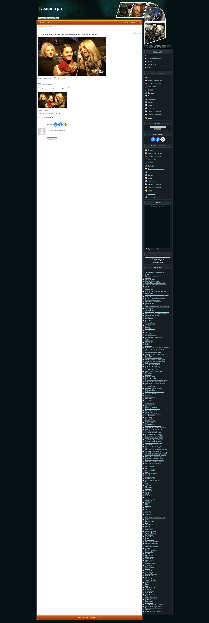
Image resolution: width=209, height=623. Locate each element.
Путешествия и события (156, 96)
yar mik (147, 468)
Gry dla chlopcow (151, 574)
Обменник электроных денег (155, 354)
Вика (146, 519)
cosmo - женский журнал (153, 443)
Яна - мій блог (150, 376)
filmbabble (148, 334)
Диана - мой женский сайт (154, 368)
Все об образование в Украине (155, 291)
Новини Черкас (150, 286)
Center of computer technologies (156, 284)
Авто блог (148, 398)
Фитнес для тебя (150, 393)
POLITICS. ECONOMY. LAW (155, 283)
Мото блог (149, 400)
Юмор (150, 118)
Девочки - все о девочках (154, 371)
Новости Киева (150, 397)
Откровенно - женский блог (154, 436)
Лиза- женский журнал (153, 441)
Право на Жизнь (150, 279)
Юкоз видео (149, 558)
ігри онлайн (149, 524)
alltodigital (148, 490)
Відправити (52, 139)
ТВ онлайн (148, 487)
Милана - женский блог (153, 364)
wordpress (148, 346)
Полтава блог (149, 419)
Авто (147, 332)
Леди (147, 339)
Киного (147, 317)
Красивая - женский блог (153, 358)
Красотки (148, 599)
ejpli (146, 507)
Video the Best (150, 536)
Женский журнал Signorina (154, 460)
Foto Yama (148, 296)
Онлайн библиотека (152, 276)
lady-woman (149, 514)
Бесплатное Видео (151, 473)
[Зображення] (52, 100)
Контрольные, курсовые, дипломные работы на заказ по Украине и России (157, 349)
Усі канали (151, 194)
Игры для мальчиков (152, 541)
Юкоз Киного (149, 562)
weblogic (148, 506)
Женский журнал (151, 410)
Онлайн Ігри (149, 528)
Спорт (150, 105)
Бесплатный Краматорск (153, 337)
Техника (148, 395)
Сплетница (148, 322)
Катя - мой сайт (150, 378)
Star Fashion (62, 78)
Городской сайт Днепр (153, 414)
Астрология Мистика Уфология (156, 313)
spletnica (148, 511)
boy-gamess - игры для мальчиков (156, 545)
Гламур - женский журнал (154, 429)
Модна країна (150, 424)
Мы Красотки (149, 422)
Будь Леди (148, 356)
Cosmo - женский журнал (154, 604)
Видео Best (149, 534)
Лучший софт (149, 303)
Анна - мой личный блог (153, 388)
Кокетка (147, 327)
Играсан (148, 609)
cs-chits (147, 495)
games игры (149, 293)
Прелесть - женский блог (153, 448)
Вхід (56, 18)
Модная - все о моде (152, 369)
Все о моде (149, 308)
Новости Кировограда (152, 300)
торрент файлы (150, 470)
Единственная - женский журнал (156, 380)
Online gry (148, 577)
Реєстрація (49, 18)
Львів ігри (148, 589)
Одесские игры (150, 594)
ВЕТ (146, 504)
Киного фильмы (150, 550)
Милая (147, 325)
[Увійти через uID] (55, 124)
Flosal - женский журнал (153, 446)
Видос (147, 538)
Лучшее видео (150, 478)
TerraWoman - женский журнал (155, 427)
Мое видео (149, 565)
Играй (147, 584)
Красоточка (149, 601)
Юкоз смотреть (150, 563)
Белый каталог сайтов (152, 480)
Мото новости (150, 403)
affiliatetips (148, 330)
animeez (148, 489)
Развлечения (54, 26)
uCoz (99, 617)
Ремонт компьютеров (152, 305)
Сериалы (150, 102)
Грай (146, 586)
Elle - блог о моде (151, 431)
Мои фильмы (149, 567)
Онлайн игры (149, 521)
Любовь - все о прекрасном (154, 392)
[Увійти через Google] (65, 124)
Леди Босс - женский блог (154, 458)
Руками (147, 502)
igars (146, 509)
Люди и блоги (152, 86)
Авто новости (150, 402)
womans (148, 516)
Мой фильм (149, 570)
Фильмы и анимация (154, 111)
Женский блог (150, 310)
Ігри (146, 523)
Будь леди (148, 405)
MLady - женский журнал (154, 439)
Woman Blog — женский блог (155, 383)
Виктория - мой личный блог (155, 517)
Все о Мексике (150, 329)
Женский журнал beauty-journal (156, 453)
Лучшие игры (149, 540)
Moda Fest (148, 373)
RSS (52, 22)
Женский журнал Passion (153, 463)
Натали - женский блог (153, 426)
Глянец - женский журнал (154, 437)
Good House (149, 444)
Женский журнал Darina (153, 456)
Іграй (147, 582)
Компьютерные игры (155, 80)
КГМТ (147, 483)
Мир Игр (148, 475)
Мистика (148, 482)
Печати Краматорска (152, 281)
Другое (150, 77)
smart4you (148, 500)
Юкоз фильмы (149, 557)
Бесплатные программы (153, 352)
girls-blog (148, 512)
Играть (147, 526)
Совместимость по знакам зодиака (156, 295)
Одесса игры (149, 591)
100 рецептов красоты (152, 363)
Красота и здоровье (154, 83)
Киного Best (149, 552)
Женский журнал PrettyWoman (155, 455)
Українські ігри (150, 587)
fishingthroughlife (151, 335)
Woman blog (149, 575)
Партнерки (149, 340)
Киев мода (148, 375)
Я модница (149, 320)
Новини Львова (150, 420)
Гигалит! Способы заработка (155, 298)
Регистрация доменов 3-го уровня (157, 312)
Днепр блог (149, 412)
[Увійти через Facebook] (60, 124)
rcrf (146, 497)
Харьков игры (150, 596)
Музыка (150, 89)
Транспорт (151, 108)
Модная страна (150, 415)
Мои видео (149, 572)
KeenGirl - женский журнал (154, 461)
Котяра (147, 492)
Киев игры (148, 592)
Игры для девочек (151, 597)
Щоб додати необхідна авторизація (158, 249)
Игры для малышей (151, 546)
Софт (147, 344)
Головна (41, 18)
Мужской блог (150, 390)
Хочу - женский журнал (153, 434)
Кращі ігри (149, 529)
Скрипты (148, 278)
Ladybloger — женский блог (155, 381)
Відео (47, 26)
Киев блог (148, 417)
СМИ (147, 494)
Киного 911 (149, 553)
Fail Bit (147, 288)
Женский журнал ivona (153, 432)
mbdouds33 (149, 485)
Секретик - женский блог (153, 451)
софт (146, 472)
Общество (151, 93)
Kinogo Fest (149, 555)
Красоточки (149, 603)
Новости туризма (151, 407)
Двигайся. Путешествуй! (153, 301)
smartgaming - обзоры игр (154, 611)
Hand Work (149, 289)
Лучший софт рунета (152, 315)
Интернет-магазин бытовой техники (157, 306)
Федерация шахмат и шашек (154, 271)
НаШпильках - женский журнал (156, 449)
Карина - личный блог (152, 366)
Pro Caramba (149, 466)
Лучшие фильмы (150, 531)
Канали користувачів (155, 197)
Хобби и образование (155, 114)
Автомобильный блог (152, 409)
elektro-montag (150, 499)
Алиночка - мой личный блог (155, 361)
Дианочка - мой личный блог (155, 359)
